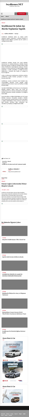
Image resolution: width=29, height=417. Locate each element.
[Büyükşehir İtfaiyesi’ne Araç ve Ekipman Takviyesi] (15, 285)
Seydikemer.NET (14, 4)
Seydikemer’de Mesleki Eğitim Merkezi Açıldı (13, 332)
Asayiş (12, 413)
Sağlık (24, 413)
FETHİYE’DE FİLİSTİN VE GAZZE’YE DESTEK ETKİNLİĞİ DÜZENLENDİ (12, 275)
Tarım (2, 415)
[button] (16, 13)
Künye (6, 415)
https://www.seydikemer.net (14, 171)
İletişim (10, 415)
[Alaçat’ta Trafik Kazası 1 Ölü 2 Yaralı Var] (15, 231)
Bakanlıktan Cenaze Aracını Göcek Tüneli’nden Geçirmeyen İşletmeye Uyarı (14, 313)
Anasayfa (3, 413)
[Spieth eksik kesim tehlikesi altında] (15, 248)
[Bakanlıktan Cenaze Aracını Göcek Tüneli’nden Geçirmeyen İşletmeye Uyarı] (15, 303)
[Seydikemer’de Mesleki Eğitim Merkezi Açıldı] (15, 322)
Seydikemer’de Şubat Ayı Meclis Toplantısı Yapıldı (14, 164)
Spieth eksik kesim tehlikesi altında (12, 257)
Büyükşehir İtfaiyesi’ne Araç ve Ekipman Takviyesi (14, 294)
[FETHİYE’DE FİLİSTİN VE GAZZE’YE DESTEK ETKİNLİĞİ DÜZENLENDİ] (15, 266)
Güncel (3, 22)
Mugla (20, 413)
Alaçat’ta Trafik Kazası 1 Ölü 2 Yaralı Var (13, 239)
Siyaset (16, 413)
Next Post (4, 178)
